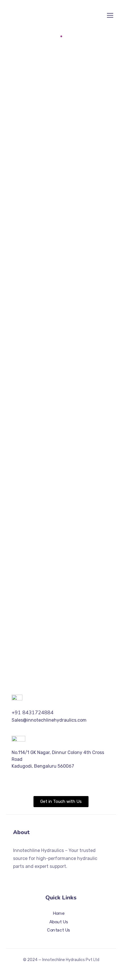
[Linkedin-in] (56, 877)
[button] (61, 129)
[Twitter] (15, 877)
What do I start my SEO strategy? (63, 345)
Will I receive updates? (50, 252)
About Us (58, 921)
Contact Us (58, 930)
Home (51, 36)
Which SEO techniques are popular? (65, 384)
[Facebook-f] (25, 877)
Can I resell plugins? (46, 237)
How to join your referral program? (64, 330)
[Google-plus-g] (35, 877)
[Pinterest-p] (46, 877)
